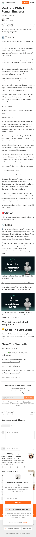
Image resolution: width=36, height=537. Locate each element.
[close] (30, 474)
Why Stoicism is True (9, 471)
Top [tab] (4, 449)
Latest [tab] (8, 449)
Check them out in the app (21, 239)
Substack (9, 533)
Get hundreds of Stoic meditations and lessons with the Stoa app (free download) (17, 371)
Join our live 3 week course (10, 366)
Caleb (7, 18)
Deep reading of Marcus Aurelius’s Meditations (17, 283)
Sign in (32, 2)
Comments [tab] (6, 426)
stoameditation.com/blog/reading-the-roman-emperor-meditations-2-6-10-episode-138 (17, 288)
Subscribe (25, 2)
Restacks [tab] (13, 426)
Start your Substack (13, 528)
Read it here (15, 317)
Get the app (27, 528)
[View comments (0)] (8, 25)
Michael (12, 464)
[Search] (33, 449)
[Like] (3, 25)
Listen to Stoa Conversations (10, 377)
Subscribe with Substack (19, 509)
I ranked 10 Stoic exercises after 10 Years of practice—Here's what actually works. (12, 456)
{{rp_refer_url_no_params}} (10, 362)
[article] (18, 460)
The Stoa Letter (14, 29)
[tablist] (9, 426)
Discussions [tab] (15, 449)
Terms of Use (26, 402)
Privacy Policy (21, 517)
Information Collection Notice (19, 404)
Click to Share (6, 355)
